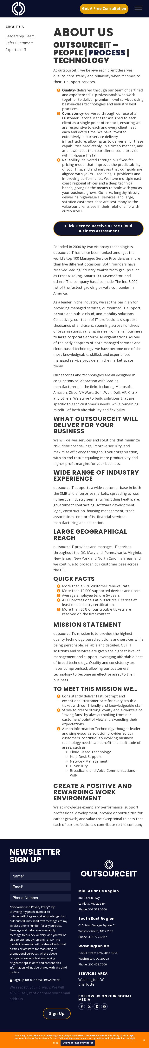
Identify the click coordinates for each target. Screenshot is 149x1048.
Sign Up (56, 1013)
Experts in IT (16, 49)
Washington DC (91, 979)
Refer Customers (19, 43)
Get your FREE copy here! (77, 1042)
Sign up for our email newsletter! (36, 980)
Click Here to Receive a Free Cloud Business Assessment (98, 228)
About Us (14, 27)
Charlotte (86, 984)
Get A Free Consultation (104, 8)
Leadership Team (20, 36)
